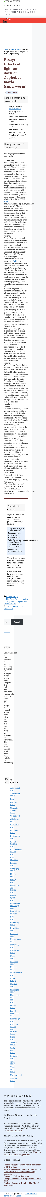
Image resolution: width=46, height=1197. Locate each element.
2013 (6, 201)
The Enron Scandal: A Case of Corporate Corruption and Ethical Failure (16, 601)
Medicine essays (14, 962)
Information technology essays (15, 905)
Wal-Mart (16, 261)
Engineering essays (15, 837)
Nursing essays (13, 985)
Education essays (14, 831)
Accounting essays (15, 789)
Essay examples (14, 858)
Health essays (13, 875)
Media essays (12, 957)
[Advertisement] (16, 37)
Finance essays (13, 864)
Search (17, 622)
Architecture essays (15, 794)
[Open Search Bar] (5, 22)
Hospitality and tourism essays (14, 888)
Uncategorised (16, 1075)
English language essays (14, 843)
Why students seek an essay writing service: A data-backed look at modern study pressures (22, 1171)
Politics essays (13, 1006)
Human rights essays (13, 897)
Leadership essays (14, 923)
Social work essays (12, 1050)
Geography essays (14, 869)
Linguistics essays (14, 929)
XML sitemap (31, 1193)
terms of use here (14, 1130)
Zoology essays (13, 1079)
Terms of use (9, 1196)
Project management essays (15, 1013)
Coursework (15, 816)
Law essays (12, 918)
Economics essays (14, 826)
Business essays (13, 803)
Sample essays (13, 1038)
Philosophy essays (14, 990)
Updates (19, 1196)
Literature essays (14, 934)
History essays (13, 881)
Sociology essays (14, 1057)
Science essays (15, 109)
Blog (12, 799)
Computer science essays (14, 810)
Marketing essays (14, 946)
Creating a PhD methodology (16, 1176)
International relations (15, 912)
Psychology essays (15, 1020)
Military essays (13, 968)
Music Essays (13, 979)
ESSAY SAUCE (12, 5)
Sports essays (12, 1062)
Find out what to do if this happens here (22, 1153)
